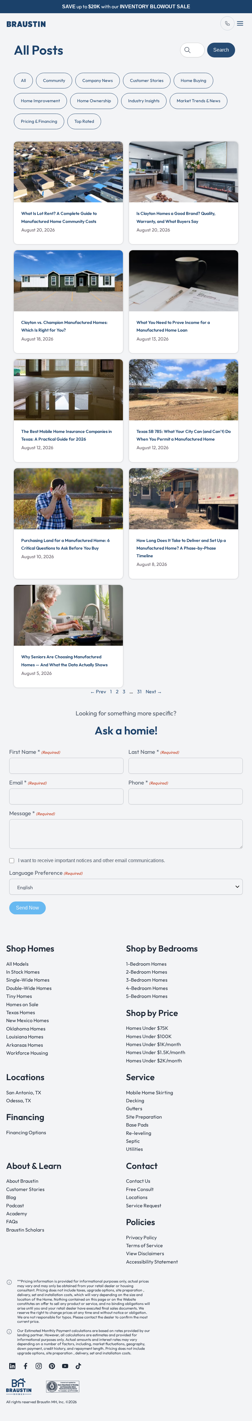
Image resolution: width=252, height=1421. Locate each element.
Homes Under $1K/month (153, 1044)
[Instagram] (39, 1366)
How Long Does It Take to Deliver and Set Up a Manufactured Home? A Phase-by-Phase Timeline (181, 548)
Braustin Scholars (25, 1230)
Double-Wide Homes (29, 988)
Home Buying (193, 80)
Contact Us (138, 1181)
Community (54, 80)
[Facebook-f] (25, 1366)
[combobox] (192, 50)
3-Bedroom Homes (146, 980)
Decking (135, 1100)
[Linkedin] (12, 1366)
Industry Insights (143, 100)
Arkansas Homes (24, 1045)
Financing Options (26, 1132)
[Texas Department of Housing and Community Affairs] (62, 1386)
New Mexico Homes (27, 1020)
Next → (154, 691)
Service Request (143, 1205)
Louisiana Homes (24, 1037)
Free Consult (140, 1189)
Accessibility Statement (152, 1262)
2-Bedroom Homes (146, 972)
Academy (16, 1213)
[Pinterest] (52, 1366)
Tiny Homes (19, 996)
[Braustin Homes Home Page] (26, 23)
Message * (32, 813)
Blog (11, 1197)
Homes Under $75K (147, 1028)
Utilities (134, 1149)
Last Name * (153, 752)
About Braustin (22, 1181)
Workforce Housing (27, 1053)
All (23, 80)
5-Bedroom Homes (146, 996)
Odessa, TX (18, 1100)
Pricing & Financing (39, 121)
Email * (27, 783)
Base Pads (137, 1125)
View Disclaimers (145, 1254)
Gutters (134, 1109)
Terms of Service (144, 1245)
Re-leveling (138, 1133)
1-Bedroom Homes (146, 964)
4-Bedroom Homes (147, 988)
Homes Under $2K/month (154, 1060)
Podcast (15, 1205)
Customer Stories (146, 80)
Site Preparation (144, 1117)
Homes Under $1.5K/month (155, 1052)
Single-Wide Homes (27, 980)
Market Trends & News (198, 100)
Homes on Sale (22, 1004)
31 (139, 691)
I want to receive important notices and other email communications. (91, 860)
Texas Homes (20, 1012)
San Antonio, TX (23, 1092)
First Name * (34, 752)
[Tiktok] (78, 1366)
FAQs (12, 1222)
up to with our (126, 6)
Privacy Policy (141, 1237)
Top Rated (84, 121)
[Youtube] (65, 1366)
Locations (137, 1197)
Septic (133, 1141)
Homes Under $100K (149, 1036)
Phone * (148, 783)
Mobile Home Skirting (149, 1092)
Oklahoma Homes (25, 1029)
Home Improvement (40, 100)
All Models (17, 964)
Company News (97, 80)
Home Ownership (94, 100)
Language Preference (45, 873)
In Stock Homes (23, 972)
